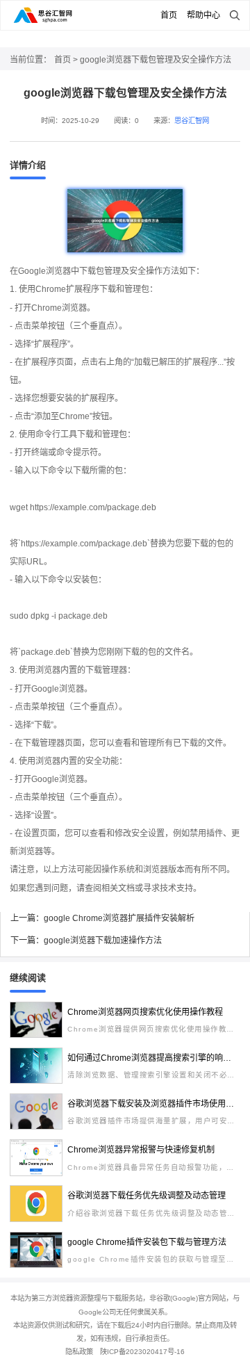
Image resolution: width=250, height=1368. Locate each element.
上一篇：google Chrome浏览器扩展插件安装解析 (102, 918)
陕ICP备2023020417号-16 (142, 1351)
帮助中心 (203, 15)
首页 (168, 15)
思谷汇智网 (191, 120)
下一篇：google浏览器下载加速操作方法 (86, 940)
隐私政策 (79, 1351)
